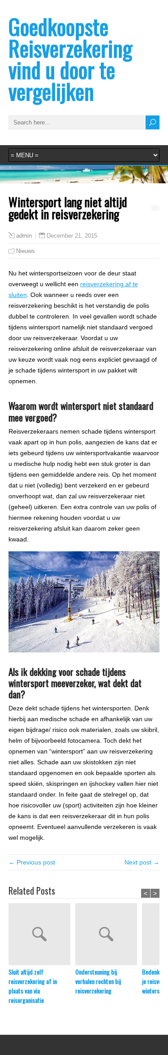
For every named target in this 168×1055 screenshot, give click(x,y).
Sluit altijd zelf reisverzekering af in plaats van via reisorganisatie (33, 986)
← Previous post (32, 862)
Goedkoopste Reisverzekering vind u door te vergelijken (70, 58)
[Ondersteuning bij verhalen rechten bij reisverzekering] (108, 935)
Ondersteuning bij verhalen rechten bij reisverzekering (98, 981)
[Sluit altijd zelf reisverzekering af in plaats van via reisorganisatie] (42, 935)
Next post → (142, 862)
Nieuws (25, 251)
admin (24, 236)
